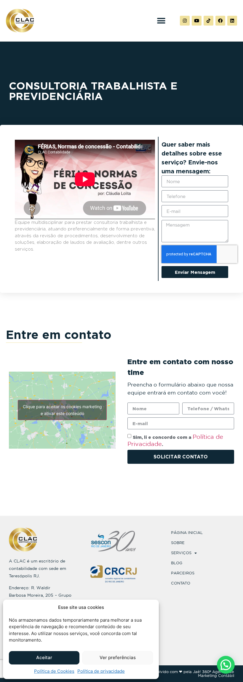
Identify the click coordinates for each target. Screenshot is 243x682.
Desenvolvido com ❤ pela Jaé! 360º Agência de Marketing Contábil (188, 674)
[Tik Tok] (208, 21)
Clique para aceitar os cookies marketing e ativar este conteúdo (62, 410)
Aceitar (44, 657)
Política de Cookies (54, 671)
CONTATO (180, 583)
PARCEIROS (182, 573)
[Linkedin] (232, 21)
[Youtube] (197, 21)
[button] (161, 20)
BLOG (176, 563)
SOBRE (178, 542)
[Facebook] (220, 21)
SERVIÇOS (181, 553)
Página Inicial (187, 532)
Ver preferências (118, 657)
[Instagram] (185, 21)
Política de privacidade (101, 671)
